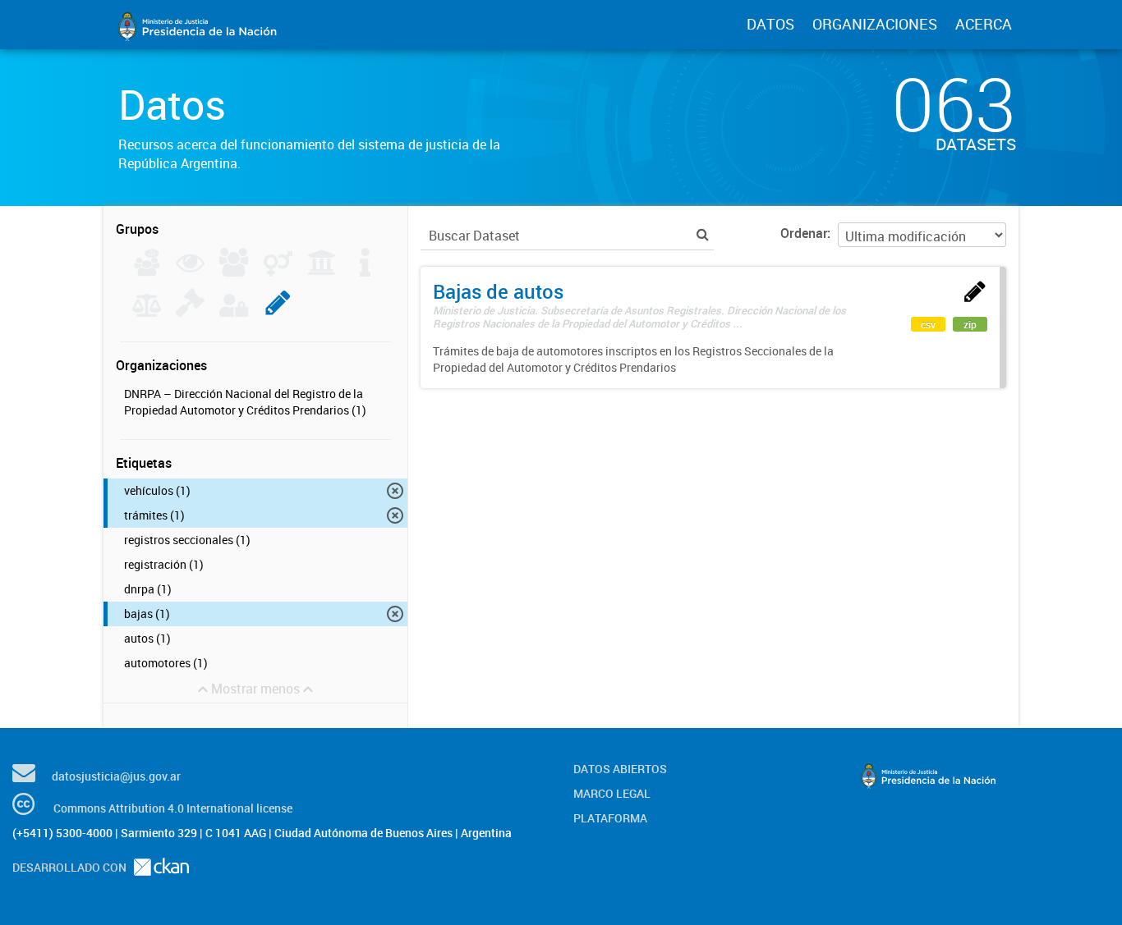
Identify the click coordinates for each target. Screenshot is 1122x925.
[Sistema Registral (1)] (278, 312)
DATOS (770, 24)
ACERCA (983, 24)
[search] (703, 234)
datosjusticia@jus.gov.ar (116, 776)
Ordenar (803, 233)
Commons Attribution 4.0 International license (172, 808)
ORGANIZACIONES (874, 24)
